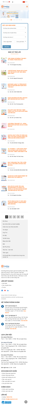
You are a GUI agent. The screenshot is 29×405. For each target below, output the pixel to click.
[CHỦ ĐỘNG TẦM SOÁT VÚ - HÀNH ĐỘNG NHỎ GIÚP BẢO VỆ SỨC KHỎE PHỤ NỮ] (4, 125)
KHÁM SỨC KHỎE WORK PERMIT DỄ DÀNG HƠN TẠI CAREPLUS (17, 176)
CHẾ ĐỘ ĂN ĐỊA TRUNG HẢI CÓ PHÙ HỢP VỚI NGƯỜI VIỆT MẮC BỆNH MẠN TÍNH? (17, 72)
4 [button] (12, 19)
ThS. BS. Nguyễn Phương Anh (16, 78)
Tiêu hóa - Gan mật (8, 249)
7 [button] (17, 19)
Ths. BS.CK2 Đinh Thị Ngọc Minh (17, 142)
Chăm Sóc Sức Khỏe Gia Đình (10, 226)
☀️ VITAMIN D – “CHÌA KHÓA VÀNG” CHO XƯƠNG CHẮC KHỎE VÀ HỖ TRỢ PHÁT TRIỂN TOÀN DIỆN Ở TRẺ (17, 150)
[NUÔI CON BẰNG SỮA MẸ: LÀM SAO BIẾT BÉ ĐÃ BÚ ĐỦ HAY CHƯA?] (4, 100)
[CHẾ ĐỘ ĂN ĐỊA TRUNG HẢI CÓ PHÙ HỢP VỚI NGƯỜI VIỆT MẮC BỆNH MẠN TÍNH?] (4, 72)
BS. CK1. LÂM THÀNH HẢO (16, 91)
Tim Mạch (5, 229)
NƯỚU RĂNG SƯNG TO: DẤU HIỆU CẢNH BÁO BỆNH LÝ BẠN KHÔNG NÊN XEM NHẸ (17, 202)
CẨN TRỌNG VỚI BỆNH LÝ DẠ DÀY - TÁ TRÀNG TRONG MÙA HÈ (17, 59)
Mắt (4, 244)
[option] (14, 14)
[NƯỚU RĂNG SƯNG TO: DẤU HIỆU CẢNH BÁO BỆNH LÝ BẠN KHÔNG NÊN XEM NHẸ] (4, 203)
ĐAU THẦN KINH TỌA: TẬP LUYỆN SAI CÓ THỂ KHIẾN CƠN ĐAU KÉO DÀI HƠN (17, 164)
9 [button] (21, 19)
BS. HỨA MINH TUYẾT (15, 208)
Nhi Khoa (5, 221)
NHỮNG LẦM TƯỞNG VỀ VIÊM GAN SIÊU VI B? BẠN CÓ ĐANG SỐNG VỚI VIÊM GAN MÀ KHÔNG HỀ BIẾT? (17, 137)
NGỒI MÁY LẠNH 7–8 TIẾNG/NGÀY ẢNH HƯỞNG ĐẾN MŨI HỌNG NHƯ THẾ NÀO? (17, 86)
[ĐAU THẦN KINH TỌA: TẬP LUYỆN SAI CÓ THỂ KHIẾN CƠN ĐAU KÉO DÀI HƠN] (4, 164)
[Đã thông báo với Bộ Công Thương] (6, 402)
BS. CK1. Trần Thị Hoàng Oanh (16, 104)
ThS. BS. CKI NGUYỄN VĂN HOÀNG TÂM (18, 170)
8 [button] (19, 19)
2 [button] (9, 19)
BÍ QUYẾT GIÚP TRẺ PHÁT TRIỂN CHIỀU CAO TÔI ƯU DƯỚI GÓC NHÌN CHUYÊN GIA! (18, 111)
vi (26, 1)
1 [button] (7, 19)
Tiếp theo (6, 46)
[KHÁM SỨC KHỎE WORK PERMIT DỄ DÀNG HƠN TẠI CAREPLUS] (4, 178)
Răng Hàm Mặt (6, 241)
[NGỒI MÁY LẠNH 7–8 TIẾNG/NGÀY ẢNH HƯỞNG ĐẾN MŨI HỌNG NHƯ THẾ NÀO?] (4, 86)
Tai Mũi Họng (6, 238)
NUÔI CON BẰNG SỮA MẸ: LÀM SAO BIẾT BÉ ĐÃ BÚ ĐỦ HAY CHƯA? (17, 98)
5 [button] (14, 19)
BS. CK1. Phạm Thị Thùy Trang (16, 156)
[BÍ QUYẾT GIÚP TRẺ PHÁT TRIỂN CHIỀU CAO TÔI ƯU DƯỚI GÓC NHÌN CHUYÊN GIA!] (4, 112)
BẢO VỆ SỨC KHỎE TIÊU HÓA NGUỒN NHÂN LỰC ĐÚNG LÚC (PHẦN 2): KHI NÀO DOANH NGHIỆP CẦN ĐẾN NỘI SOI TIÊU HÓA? (17, 188)
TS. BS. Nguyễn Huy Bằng (15, 64)
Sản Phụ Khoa (6, 246)
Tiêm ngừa (5, 252)
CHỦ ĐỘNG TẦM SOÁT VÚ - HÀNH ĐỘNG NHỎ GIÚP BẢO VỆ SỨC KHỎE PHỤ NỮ (18, 125)
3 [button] (11, 19)
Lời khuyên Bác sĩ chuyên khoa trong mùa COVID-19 (14, 256)
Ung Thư (5, 232)
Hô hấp (5, 235)
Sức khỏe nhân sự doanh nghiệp (11, 224)
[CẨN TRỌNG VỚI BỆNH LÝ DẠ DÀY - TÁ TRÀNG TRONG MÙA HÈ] (4, 60)
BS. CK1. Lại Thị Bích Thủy (15, 117)
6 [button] (16, 19)
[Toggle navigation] (27, 6)
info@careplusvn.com (12, 399)
